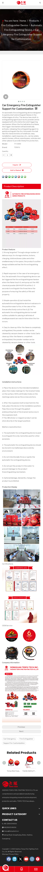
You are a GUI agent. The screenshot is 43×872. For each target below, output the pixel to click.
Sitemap (5, 854)
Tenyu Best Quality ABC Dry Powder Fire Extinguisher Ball (13, 771)
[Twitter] (20, 858)
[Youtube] (26, 858)
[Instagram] (32, 858)
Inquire (15, 165)
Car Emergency (9, 739)
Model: (4, 144)
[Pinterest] (37, 858)
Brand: (4, 147)
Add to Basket (15, 170)
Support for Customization (14, 743)
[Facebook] (8, 858)
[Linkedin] (14, 858)
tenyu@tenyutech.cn (11, 831)
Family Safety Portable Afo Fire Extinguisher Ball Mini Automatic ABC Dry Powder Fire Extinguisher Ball (29, 771)
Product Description (14, 186)
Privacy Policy (13, 854)
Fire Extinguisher (26, 739)
